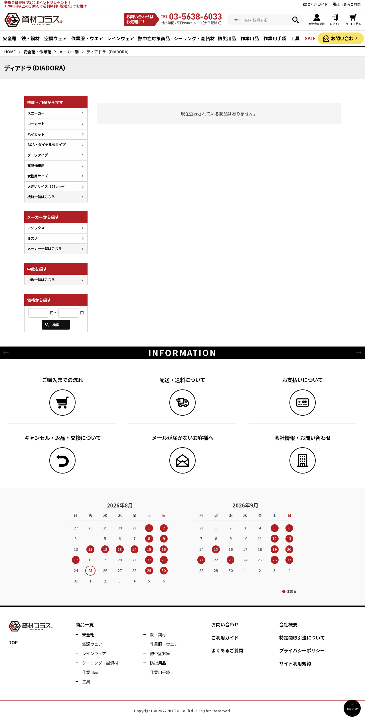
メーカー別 (69, 51)
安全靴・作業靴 (37, 51)
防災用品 (158, 663)
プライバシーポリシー (302, 650)
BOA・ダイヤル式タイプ (46, 144)
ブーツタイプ (37, 155)
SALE (310, 38)
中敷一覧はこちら (41, 279)
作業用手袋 (160, 672)
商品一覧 (85, 624)
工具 (86, 682)
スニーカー (35, 113)
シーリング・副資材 (100, 663)
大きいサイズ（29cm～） (47, 186)
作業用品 (90, 672)
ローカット (35, 123)
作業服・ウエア (164, 644)
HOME (10, 51)
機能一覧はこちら (41, 196)
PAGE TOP (352, 708)
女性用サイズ (37, 175)
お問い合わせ (344, 38)
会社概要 (288, 624)
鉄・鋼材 (158, 634)
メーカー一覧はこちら (44, 248)
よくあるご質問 (349, 4)
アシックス (35, 227)
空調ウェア (92, 644)
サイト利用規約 (295, 663)
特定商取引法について (302, 637)
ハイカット (35, 134)
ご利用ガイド (317, 4)
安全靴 (88, 634)
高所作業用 (35, 165)
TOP (13, 642)
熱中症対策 (160, 653)
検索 (55, 324)
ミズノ (32, 238)
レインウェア (94, 653)
